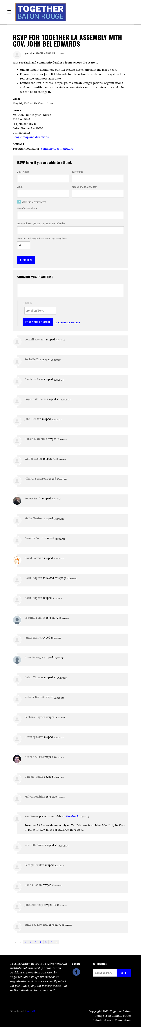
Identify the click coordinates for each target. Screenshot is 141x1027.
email (31, 1011)
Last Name (77, 172)
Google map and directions (31, 137)
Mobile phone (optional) (84, 187)
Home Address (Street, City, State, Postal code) (41, 223)
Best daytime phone (27, 208)
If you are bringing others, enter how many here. (42, 238)
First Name (23, 172)
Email (20, 187)
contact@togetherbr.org (57, 148)
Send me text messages (34, 202)
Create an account (69, 322)
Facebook (72, 816)
